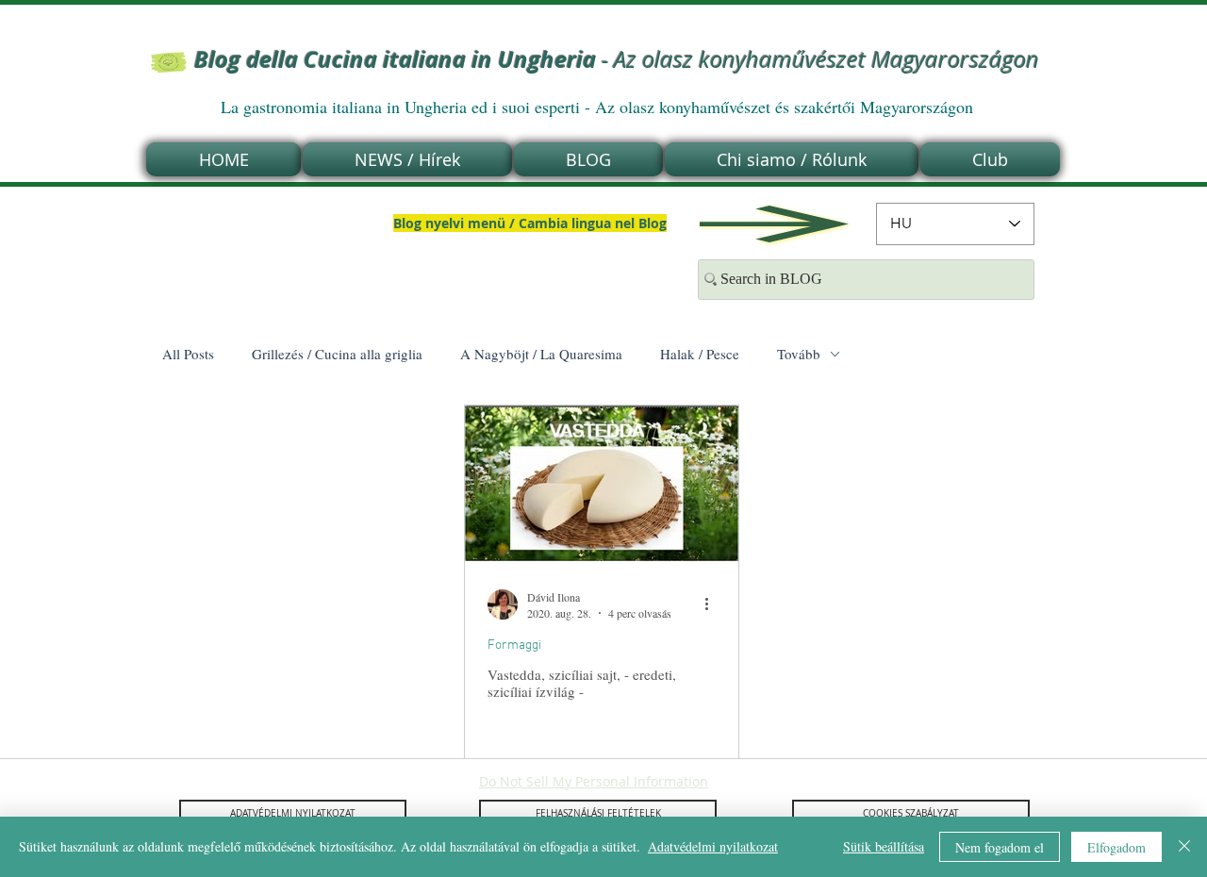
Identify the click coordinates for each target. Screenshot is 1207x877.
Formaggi (514, 645)
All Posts (188, 353)
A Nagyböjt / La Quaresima (541, 353)
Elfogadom (1116, 847)
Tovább (798, 353)
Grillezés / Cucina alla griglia (337, 353)
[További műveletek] (713, 604)
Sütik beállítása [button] (883, 846)
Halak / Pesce (699, 353)
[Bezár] (1184, 847)
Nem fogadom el (999, 847)
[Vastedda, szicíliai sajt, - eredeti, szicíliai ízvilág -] (601, 483)
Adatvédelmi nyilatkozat (713, 846)
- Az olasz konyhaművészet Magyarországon (616, 59)
